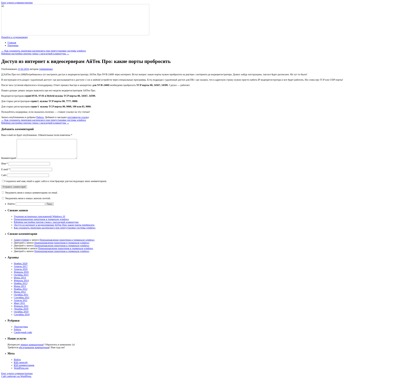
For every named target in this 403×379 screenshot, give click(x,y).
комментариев (24, 365)
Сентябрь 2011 (21, 297)
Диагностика (21, 326)
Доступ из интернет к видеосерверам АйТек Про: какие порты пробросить (54, 225)
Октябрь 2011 (21, 294)
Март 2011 (19, 303)
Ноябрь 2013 (20, 283)
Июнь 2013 (20, 286)
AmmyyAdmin (21, 240)
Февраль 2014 (21, 280)
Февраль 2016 (21, 272)
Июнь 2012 (20, 292)
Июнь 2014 (20, 277)
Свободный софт (23, 332)
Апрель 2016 (21, 269)
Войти (17, 359)
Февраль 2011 (21, 306)
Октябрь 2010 (21, 311)
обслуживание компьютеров (34, 347)
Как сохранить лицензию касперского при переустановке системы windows (43, 50)
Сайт (4, 175)
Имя (4, 163)
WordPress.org (21, 368)
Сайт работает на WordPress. (16, 376)
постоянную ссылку (78, 117)
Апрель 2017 (21, 266)
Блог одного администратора (17, 2)
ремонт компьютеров (32, 344)
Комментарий (8, 158)
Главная (12, 42)
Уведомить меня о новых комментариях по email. (31, 192)
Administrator (46, 69)
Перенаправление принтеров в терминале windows (41, 219)
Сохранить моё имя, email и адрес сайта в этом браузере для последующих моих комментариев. (55, 181)
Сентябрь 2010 (22, 314)
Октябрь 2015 (21, 275)
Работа (40, 117)
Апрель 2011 (20, 300)
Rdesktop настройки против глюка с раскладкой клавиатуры (35, 53)
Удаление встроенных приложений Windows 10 (39, 216)
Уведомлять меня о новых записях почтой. (28, 198)
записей (21, 362)
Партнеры (13, 45)
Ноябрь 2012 (20, 289)
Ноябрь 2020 (20, 263)
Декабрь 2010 (21, 309)
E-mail (5, 169)
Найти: (11, 203)
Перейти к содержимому (14, 37)
